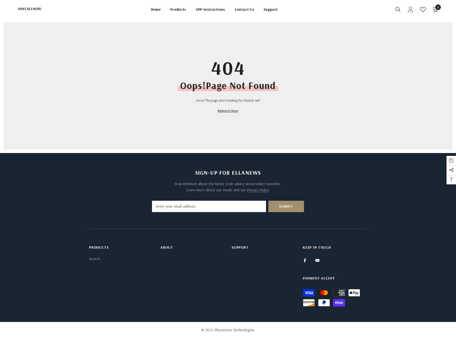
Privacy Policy (258, 189)
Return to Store (228, 110)
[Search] (398, 9)
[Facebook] (305, 260)
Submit (286, 206)
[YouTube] (317, 260)
